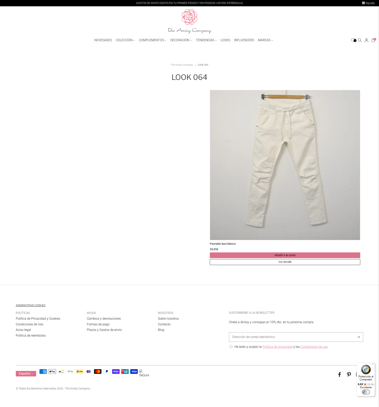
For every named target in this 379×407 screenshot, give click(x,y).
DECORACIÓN (179, 40)
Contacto (164, 324)
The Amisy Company (182, 64)
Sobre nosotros (168, 318)
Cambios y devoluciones (104, 318)
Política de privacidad (278, 347)
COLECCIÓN (124, 40)
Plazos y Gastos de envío (104, 330)
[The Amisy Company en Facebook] (339, 376)
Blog (161, 330)
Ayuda (370, 3)
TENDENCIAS (205, 40)
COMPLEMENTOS (151, 40)
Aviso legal (23, 330)
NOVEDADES (103, 40)
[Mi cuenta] (366, 40)
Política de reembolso (31, 335)
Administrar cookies (30, 305)
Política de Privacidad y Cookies (38, 318)
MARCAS (264, 40)
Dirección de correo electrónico (251, 332)
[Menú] (372, 365)
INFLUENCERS (244, 40)
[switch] (366, 392)
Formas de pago (98, 324)
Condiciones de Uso (29, 324)
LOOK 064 (203, 64)
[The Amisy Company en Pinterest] (349, 376)
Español (24, 373)
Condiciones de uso (314, 347)
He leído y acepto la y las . (282, 347)
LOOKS (225, 40)
